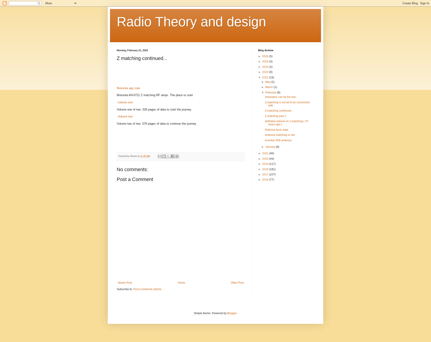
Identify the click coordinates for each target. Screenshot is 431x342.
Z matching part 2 (275, 116)
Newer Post (125, 282)
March (269, 87)
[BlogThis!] (164, 156)
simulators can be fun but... (281, 97)
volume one (125, 102)
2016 (265, 179)
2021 (265, 153)
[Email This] (160, 156)
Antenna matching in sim (280, 135)
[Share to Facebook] (172, 156)
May (268, 82)
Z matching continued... (279, 110)
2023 (265, 72)
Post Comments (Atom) (147, 289)
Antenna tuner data (276, 129)
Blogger (232, 313)
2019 (265, 163)
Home (181, 282)
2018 (265, 169)
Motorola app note (128, 88)
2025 (265, 61)
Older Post (237, 282)
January (270, 146)
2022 (265, 77)
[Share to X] (168, 156)
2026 (265, 56)
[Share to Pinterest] (177, 156)
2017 (265, 174)
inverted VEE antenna (278, 140)
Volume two (125, 116)
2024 (265, 66)
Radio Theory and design (191, 21)
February (271, 92)
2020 (265, 158)
